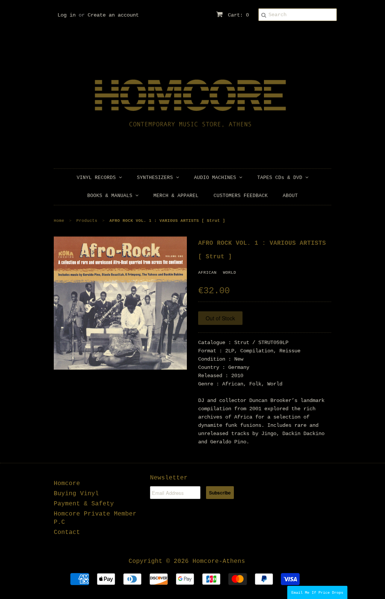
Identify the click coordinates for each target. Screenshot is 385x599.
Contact (67, 532)
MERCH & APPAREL (176, 196)
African (207, 272)
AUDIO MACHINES (216, 177)
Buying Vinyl (76, 493)
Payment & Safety (84, 503)
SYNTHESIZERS (156, 177)
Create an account (113, 15)
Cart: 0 (237, 15)
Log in (67, 15)
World (229, 272)
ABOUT (290, 196)
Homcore (67, 483)
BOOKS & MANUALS (111, 196)
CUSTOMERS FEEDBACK (241, 196)
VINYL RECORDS (98, 177)
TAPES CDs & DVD (281, 177)
